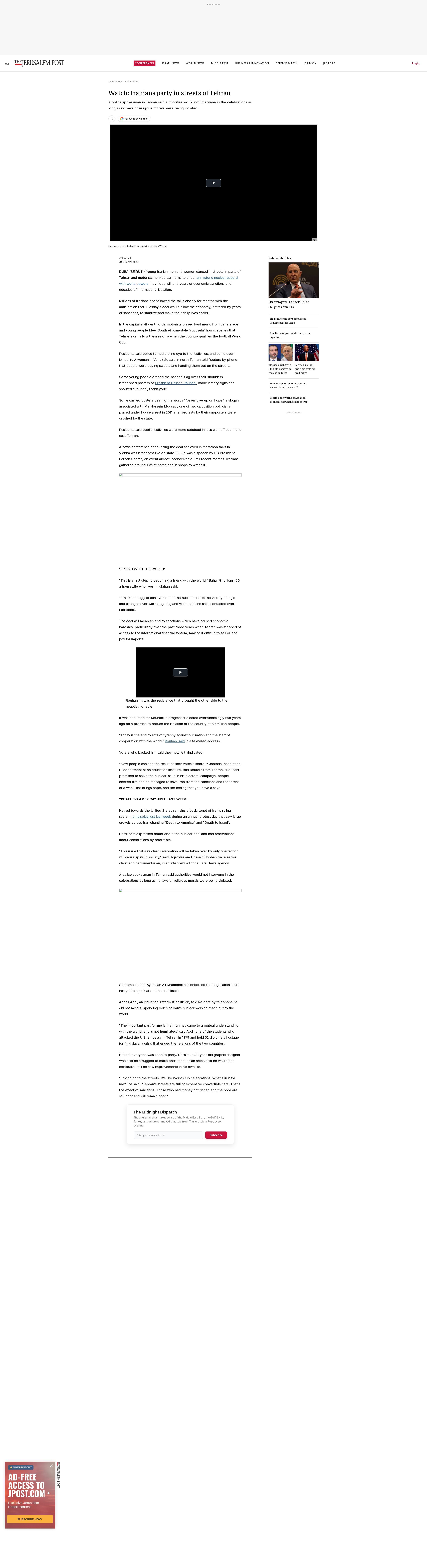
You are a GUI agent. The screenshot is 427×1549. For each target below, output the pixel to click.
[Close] (314, 240)
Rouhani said (175, 741)
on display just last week (151, 817)
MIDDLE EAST (220, 63)
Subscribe (216, 1135)
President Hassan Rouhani (175, 383)
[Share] (111, 118)
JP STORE (329, 63)
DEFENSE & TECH (287, 63)
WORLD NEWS (195, 63)
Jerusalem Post (116, 81)
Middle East (133, 81)
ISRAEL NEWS (170, 63)
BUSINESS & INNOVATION (252, 63)
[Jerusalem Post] (37, 63)
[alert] (30, 1510)
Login (415, 63)
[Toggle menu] (7, 63)
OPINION (310, 63)
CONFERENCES (144, 63)
